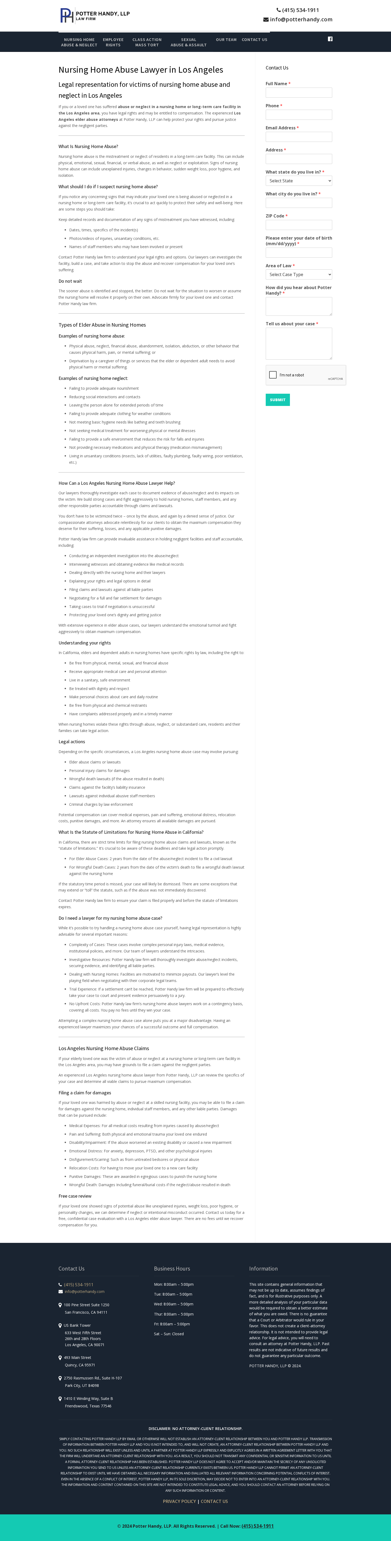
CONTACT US (214, 1501)
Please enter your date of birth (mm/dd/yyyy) (299, 240)
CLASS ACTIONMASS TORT (147, 42)
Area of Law (280, 266)
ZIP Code (277, 216)
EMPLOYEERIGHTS (113, 42)
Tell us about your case (292, 324)
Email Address (282, 128)
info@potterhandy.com (301, 19)
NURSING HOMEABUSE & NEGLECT (79, 42)
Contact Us (254, 39)
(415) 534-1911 (300, 10)
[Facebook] (330, 38)
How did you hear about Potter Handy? (299, 290)
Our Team (226, 39)
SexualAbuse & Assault (189, 42)
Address (276, 150)
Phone (274, 106)
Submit (278, 399)
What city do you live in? (293, 194)
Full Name (278, 84)
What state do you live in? (295, 172)
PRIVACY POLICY (179, 1501)
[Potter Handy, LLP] (95, 15)
